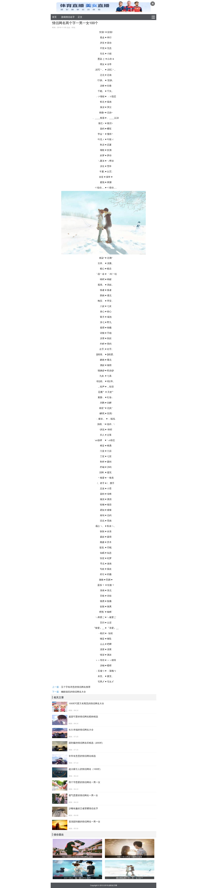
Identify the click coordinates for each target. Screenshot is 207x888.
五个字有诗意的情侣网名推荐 (75, 686)
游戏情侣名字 (68, 16)
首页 (54, 16)
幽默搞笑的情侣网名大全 (73, 691)
